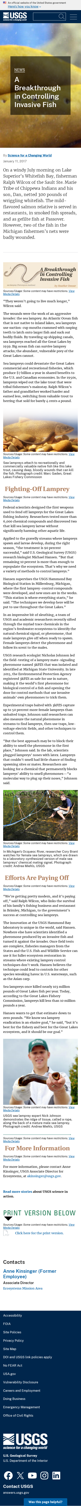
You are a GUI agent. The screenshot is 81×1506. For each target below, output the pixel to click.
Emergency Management (21, 1407)
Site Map (9, 1349)
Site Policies (12, 1332)
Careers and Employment (21, 1391)
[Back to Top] (66, 1492)
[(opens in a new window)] (8, 1475)
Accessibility (12, 1315)
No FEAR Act (12, 1365)
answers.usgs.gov (16, 1493)
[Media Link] (40, 275)
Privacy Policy (13, 1340)
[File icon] (9, 1233)
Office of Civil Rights (18, 1415)
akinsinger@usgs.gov (44, 1176)
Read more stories (17, 1192)
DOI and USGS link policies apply (27, 1357)
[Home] (15, 20)
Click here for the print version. (39, 1233)
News (19, 70)
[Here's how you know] (40, 5)
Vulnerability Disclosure (20, 1382)
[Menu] (73, 17)
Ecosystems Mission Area (22, 1288)
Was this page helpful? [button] (46, 1502)
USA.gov (9, 1374)
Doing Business (14, 1399)
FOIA (7, 1324)
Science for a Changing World (30, 155)
